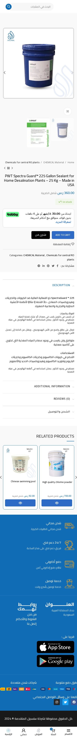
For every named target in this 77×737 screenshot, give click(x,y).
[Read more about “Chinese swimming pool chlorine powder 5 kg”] (20, 502)
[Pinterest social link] (48, 265)
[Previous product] (12, 168)
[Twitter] (65, 702)
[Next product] (5, 168)
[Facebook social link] (57, 265)
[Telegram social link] (38, 265)
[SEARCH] (9, 7)
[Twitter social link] (53, 265)
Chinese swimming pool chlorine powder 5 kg (23, 483)
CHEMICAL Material (53, 162)
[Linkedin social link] (43, 265)
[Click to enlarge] (67, 111)
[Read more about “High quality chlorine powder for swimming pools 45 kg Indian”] (56, 502)
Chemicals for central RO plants (22, 162)
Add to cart (63, 235)
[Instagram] (57, 702)
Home (70, 162)
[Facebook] (74, 702)
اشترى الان (40, 235)
